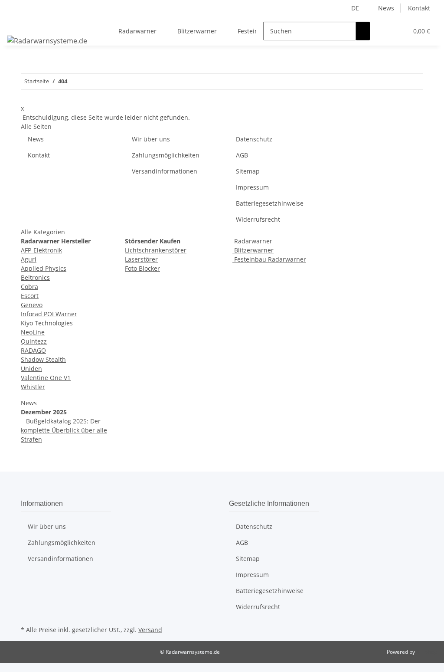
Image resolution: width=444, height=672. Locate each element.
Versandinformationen (164, 171)
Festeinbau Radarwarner (269, 259)
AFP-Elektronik (41, 250)
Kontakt (419, 8)
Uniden (31, 368)
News (386, 8)
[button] (384, 31)
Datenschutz (254, 139)
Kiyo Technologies (47, 323)
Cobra (29, 286)
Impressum (252, 187)
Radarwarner (252, 241)
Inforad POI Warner (49, 314)
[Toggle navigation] (18, 23)
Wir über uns (151, 139)
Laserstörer (141, 259)
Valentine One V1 (46, 378)
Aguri (28, 259)
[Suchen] (363, 31)
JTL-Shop (426, 652)
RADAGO (33, 350)
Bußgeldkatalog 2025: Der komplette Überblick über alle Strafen (64, 430)
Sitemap (248, 171)
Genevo (31, 305)
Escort (30, 296)
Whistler (33, 387)
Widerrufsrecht (258, 219)
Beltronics (35, 277)
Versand (150, 630)
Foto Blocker (142, 268)
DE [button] (356, 8)
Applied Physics (43, 268)
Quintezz (34, 341)
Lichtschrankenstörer (155, 250)
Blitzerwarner (253, 250)
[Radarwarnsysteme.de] (47, 40)
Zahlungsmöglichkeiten (165, 155)
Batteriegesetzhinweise (270, 203)
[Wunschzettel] (398, 31)
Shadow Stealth (43, 359)
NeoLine (33, 332)
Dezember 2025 (44, 412)
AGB (242, 155)
